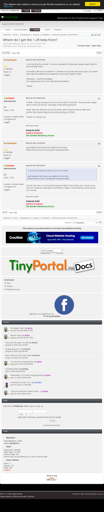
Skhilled (37, 382)
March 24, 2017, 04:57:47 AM (35, 60)
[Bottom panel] (99, 34)
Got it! (93, 4)
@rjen (30, 328)
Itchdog (24, 369)
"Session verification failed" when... (25, 391)
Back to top (52, 475)
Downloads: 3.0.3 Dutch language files (26, 375)
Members (10, 437)
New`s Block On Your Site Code (18, 355)
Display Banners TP (13, 349)
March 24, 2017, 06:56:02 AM (35, 98)
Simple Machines (17, 494)
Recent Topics (16, 335)
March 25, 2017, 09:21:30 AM (35, 165)
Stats (5, 431)
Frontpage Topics (17, 328)
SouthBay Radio (12, 369)
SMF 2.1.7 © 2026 (5, 494)
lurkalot (7, 470)
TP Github (8, 286)
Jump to (68, 222)
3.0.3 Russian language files (22, 361)
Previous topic (84, 45)
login (32, 406)
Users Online (12, 460)
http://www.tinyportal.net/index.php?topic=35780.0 (54, 112)
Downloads (9, 280)
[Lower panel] (96, 34)
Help (82, 494)
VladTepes (11, 59)
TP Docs (7, 283)
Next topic (96, 45)
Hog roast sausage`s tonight (17, 342)
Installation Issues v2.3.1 (20, 382)
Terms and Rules (90, 494)
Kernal (34, 342)
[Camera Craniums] (5, 113)
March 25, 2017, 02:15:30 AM (35, 143)
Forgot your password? (52, 425)
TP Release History (12, 289)
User (5, 401)
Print (99, 53)
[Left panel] (92, 34)
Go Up (4, 212)
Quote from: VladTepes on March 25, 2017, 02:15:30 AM (49, 171)
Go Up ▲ (101, 494)
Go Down (6, 53)
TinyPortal (75, 494)
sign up (40, 406)
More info (8, 6)
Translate (59, 253)
